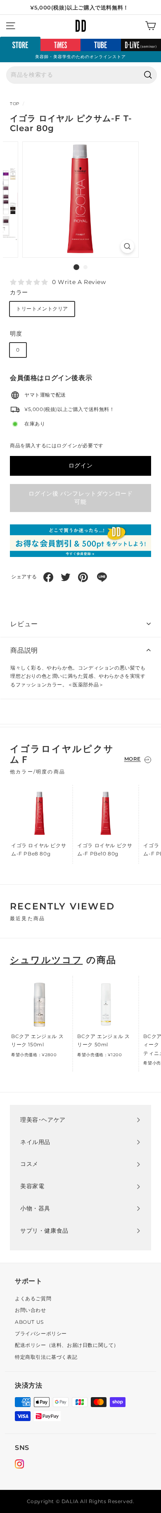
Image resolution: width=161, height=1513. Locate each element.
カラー (19, 292)
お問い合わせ (30, 1310)
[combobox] (81, 75)
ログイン (80, 465)
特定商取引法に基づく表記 (46, 1357)
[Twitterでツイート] (66, 577)
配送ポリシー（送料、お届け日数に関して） (67, 1345)
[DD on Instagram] (19, 1465)
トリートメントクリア (42, 308)
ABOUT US (29, 1322)
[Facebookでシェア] (48, 577)
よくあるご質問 (33, 1298)
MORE (132, 759)
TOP (14, 103)
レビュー (24, 624)
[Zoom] (127, 246)
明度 (16, 333)
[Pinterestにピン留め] (83, 577)
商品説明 (24, 650)
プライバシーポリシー (41, 1333)
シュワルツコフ (46, 960)
